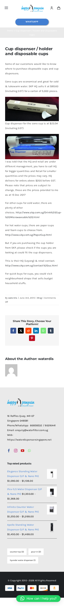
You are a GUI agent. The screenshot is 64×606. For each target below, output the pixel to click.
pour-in (36, 552)
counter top (17, 552)
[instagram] (15, 450)
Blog (39, 298)
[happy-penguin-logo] (32, 5)
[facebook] (9, 450)
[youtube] (22, 450)
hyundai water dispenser (22, 560)
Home (10, 30)
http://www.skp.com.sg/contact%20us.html (31, 265)
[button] (38, 598)
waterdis (12, 298)
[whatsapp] (29, 450)
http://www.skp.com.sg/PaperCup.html (28, 234)
